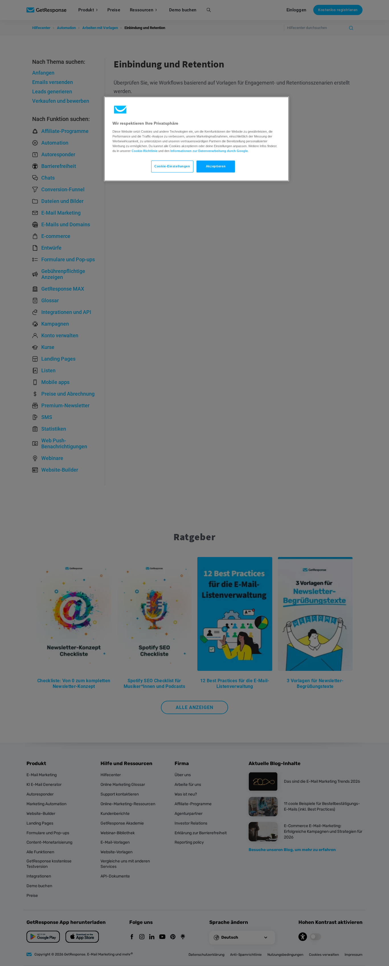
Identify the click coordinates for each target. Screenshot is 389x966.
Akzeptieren (216, 166)
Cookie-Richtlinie (144, 151)
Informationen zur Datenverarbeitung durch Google (209, 151)
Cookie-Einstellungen (172, 166)
